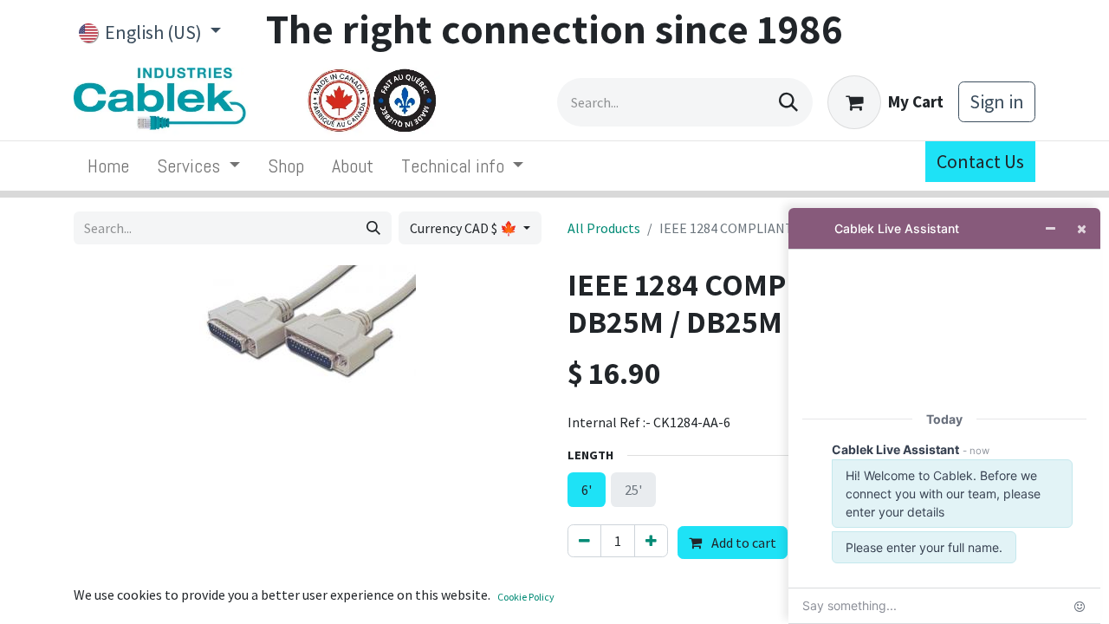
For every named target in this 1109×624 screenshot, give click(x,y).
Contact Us (980, 161)
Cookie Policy (525, 596)
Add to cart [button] (742, 542)
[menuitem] (108, 166)
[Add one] (651, 540)
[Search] (788, 102)
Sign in (997, 101)
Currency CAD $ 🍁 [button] (465, 228)
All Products (603, 228)
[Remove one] (584, 540)
